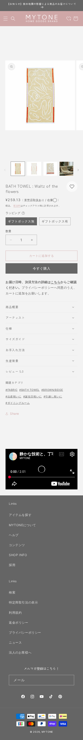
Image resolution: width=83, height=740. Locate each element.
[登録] (69, 680)
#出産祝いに (13, 396)
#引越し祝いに (53, 396)
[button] (5, 18)
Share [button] (14, 413)
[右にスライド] (78, 170)
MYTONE (47, 731)
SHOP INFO (18, 555)
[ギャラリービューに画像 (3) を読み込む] (50, 169)
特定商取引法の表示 (23, 602)
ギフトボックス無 (21, 221)
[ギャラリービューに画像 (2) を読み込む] (34, 169)
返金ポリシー (18, 622)
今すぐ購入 (41, 268)
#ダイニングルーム (18, 403)
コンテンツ (17, 545)
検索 (12, 592)
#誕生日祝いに (32, 396)
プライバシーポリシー (25, 632)
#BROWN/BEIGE (52, 389)
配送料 (17, 205)
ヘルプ (14, 535)
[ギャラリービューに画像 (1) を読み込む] (18, 169)
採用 (12, 565)
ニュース (15, 642)
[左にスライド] (5, 170)
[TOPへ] (75, 734)
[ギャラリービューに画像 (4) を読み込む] (66, 169)
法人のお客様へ (20, 652)
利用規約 (15, 612)
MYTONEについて (22, 525)
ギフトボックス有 (55, 221)
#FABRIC (11, 389)
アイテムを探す (20, 515)
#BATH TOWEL (29, 389)
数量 (9, 231)
